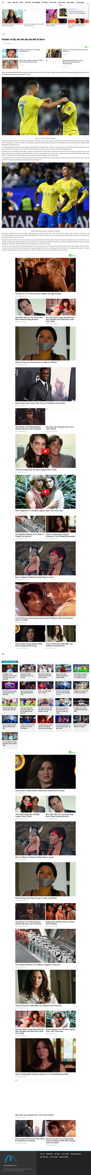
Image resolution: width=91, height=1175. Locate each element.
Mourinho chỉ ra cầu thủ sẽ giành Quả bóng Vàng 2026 (80, 709)
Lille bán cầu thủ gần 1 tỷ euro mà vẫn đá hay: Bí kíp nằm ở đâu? (63, 726)
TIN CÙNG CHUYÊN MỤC (10, 662)
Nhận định (15, 2)
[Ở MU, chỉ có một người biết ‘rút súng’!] (45, 685)
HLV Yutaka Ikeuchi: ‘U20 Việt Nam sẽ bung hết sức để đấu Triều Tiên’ (45, 709)
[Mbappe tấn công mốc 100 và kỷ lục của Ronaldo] (81, 685)
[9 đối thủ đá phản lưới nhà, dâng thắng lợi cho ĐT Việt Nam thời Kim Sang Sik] (28, 702)
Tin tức (9, 2)
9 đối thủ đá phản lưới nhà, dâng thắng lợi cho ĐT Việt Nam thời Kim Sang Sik (27, 710)
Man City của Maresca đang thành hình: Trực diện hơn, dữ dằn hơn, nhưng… (62, 710)
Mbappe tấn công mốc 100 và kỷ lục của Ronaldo (81, 691)
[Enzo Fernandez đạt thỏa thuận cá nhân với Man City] (10, 719)
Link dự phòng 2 (80, 2)
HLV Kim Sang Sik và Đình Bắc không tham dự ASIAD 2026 (10, 743)
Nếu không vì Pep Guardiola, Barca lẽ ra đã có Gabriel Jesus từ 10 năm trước (10, 676)
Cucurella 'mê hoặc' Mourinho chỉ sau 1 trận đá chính (27, 675)
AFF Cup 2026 (52, 2)
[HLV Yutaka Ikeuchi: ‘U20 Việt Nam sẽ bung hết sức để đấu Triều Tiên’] (45, 702)
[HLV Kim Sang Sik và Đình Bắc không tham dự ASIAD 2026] (10, 736)
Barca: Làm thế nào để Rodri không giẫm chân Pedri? (27, 692)
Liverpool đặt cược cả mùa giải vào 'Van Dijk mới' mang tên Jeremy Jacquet (45, 726)
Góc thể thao (45, 2)
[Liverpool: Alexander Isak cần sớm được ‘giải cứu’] (10, 702)
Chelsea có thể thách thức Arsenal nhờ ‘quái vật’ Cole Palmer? (27, 726)
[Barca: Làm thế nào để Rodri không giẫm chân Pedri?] (28, 685)
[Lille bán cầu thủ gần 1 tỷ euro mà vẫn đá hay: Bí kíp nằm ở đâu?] (63, 719)
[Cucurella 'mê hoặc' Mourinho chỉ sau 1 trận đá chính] (28, 668)
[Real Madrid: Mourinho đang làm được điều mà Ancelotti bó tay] (45, 668)
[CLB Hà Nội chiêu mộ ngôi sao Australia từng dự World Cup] (10, 685)
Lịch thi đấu (28, 2)
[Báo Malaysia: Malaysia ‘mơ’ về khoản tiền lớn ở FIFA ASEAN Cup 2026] (81, 668)
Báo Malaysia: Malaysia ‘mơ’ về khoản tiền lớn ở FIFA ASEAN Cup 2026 (80, 675)
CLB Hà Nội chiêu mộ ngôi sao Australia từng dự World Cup (10, 692)
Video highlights (36, 2)
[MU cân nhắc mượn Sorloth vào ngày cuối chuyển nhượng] (63, 668)
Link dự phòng (61, 2)
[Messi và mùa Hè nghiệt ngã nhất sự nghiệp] (81, 719)
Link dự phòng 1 (71, 2)
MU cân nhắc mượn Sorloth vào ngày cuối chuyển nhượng (62, 675)
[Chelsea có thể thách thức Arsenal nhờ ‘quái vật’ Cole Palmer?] (28, 719)
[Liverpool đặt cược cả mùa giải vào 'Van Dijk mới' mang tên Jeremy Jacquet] (45, 719)
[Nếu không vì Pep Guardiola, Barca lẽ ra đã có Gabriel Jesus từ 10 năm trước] (10, 668)
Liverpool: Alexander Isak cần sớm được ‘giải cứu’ (9, 708)
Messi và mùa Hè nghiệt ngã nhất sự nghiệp (80, 725)
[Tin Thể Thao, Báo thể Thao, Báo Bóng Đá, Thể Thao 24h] (4, 2)
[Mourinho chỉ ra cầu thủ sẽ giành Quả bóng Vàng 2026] (81, 702)
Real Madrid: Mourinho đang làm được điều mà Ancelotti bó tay (44, 675)
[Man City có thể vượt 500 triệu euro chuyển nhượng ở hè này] (63, 685)
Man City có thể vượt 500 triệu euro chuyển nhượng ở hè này (63, 692)
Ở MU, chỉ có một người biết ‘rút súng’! (44, 691)
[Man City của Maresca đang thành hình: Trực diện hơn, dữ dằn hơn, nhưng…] (63, 702)
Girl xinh (21, 2)
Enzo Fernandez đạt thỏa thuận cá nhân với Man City (9, 726)
